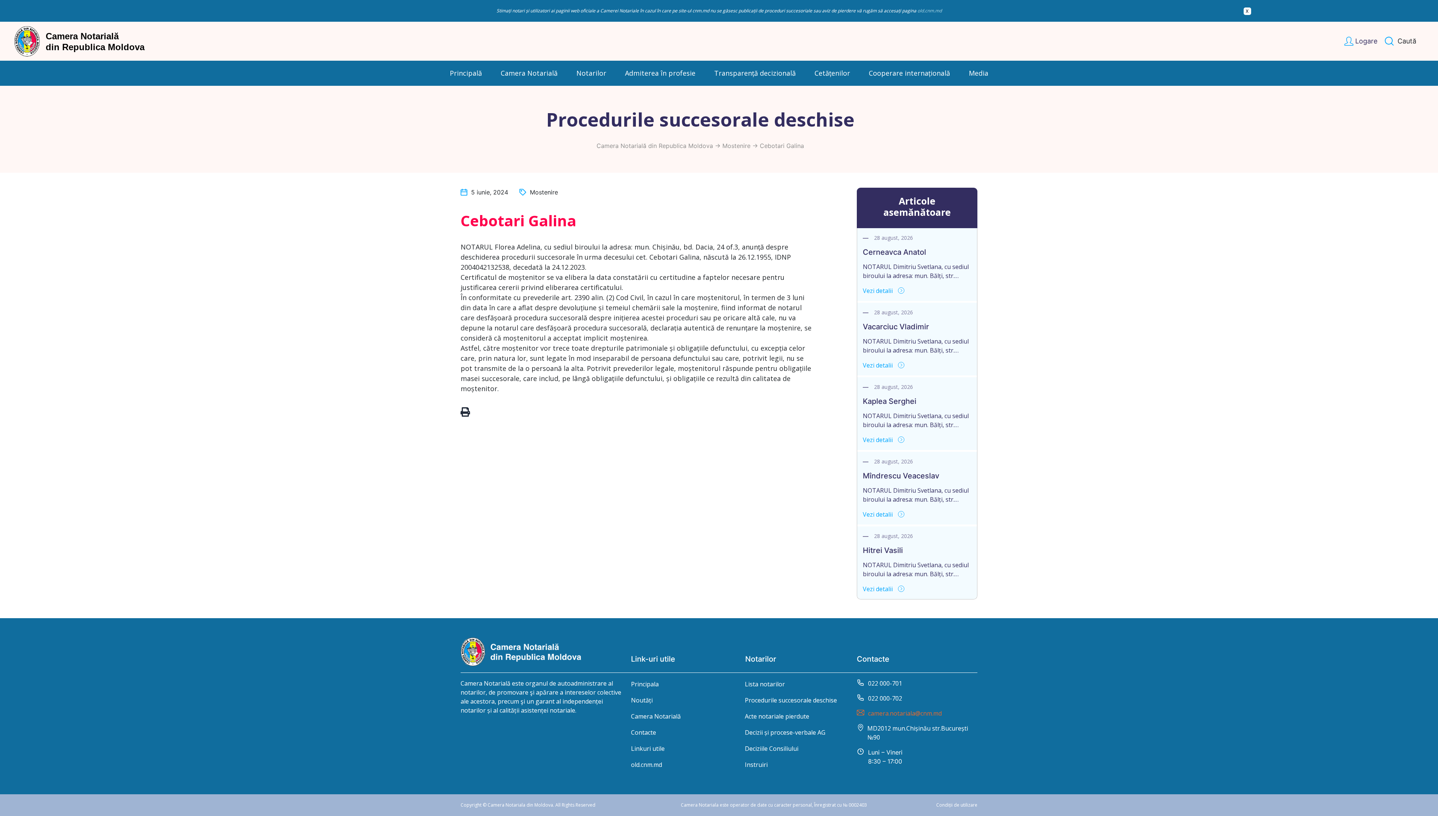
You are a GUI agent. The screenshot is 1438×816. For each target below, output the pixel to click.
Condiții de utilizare (956, 805)
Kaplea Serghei (889, 401)
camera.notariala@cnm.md (905, 713)
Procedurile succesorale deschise (791, 700)
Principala (645, 684)
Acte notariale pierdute (777, 716)
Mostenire (736, 145)
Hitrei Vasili (883, 550)
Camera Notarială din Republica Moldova (655, 145)
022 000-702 (885, 698)
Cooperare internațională (909, 73)
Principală (466, 73)
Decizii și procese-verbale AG (785, 732)
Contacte (643, 732)
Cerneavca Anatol (894, 252)
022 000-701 (885, 683)
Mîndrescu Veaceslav (901, 475)
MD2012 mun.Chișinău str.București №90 (917, 732)
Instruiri (756, 765)
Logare (1366, 41)
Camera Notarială (656, 716)
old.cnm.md (929, 10)
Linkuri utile (648, 748)
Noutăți (642, 700)
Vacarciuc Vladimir (896, 326)
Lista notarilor (765, 684)
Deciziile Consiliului (771, 748)
